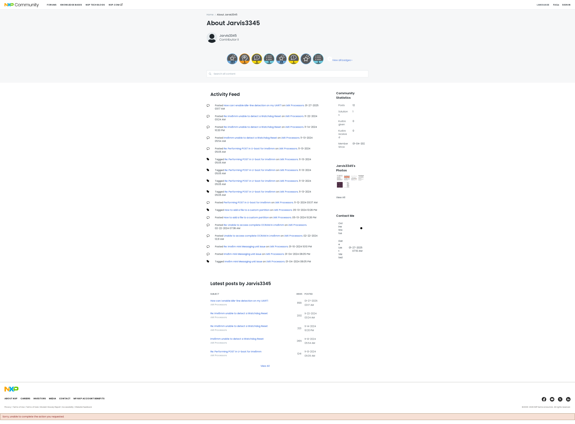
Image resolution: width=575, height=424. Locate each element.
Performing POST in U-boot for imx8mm (247, 202)
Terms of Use (18, 407)
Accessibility (68, 407)
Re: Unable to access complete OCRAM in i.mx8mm (254, 225)
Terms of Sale (32, 407)
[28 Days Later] (281, 58)
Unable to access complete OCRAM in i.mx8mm (252, 235)
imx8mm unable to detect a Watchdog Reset (250, 137)
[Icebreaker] (293, 58)
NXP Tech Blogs (95, 4)
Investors (39, 398)
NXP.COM (114, 4)
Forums (51, 4)
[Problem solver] (244, 58)
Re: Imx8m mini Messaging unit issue (244, 246)
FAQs (556, 4)
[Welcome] (306, 58)
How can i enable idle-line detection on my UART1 (253, 105)
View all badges (341, 60)
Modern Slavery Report (50, 407)
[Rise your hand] (318, 58)
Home (210, 14)
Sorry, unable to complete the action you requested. (33, 416)
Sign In (566, 4)
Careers (25, 398)
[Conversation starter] (269, 58)
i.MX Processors (295, 105)
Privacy (7, 407)
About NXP (11, 398)
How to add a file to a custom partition (247, 210)
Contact (65, 398)
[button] (340, 178)
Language (543, 4)
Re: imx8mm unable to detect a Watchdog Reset (252, 116)
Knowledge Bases (71, 4)
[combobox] (287, 73)
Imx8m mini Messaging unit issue (242, 254)
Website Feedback (83, 407)
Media (52, 398)
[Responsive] (256, 58)
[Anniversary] (232, 58)
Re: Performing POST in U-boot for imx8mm (249, 148)
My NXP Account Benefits (89, 398)
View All (265, 366)
